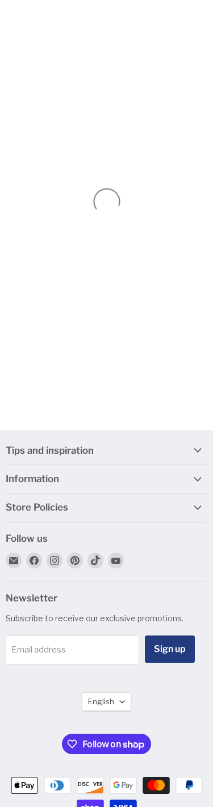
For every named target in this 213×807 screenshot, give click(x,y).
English (101, 701)
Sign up (170, 648)
